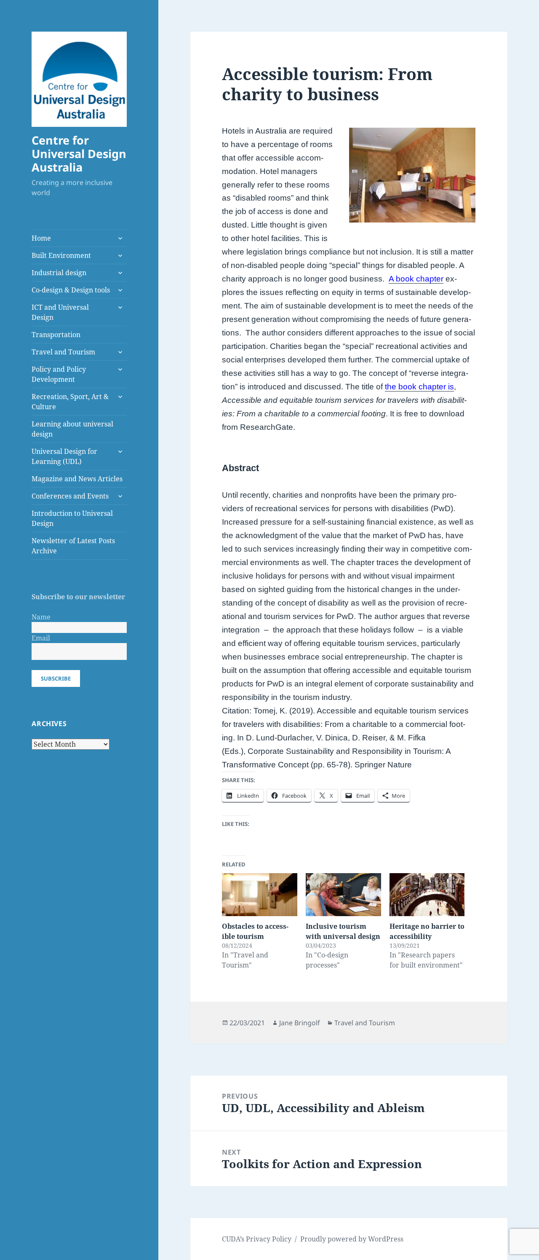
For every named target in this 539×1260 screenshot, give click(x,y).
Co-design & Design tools (71, 290)
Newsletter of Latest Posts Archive (73, 545)
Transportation (56, 334)
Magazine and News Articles (77, 478)
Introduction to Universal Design (72, 518)
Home (41, 238)
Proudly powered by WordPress (351, 1239)
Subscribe (56, 678)
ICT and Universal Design (60, 312)
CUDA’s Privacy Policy (256, 1239)
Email (41, 638)
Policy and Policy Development (59, 374)
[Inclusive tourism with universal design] (343, 894)
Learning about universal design (72, 429)
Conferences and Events (70, 496)
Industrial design (59, 272)
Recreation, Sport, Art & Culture (70, 401)
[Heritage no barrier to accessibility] (427, 894)
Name (41, 617)
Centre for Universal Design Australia (79, 153)
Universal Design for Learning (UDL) (64, 456)
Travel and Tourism (63, 352)
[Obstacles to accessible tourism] (259, 894)
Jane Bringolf (299, 1022)
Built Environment (61, 255)
